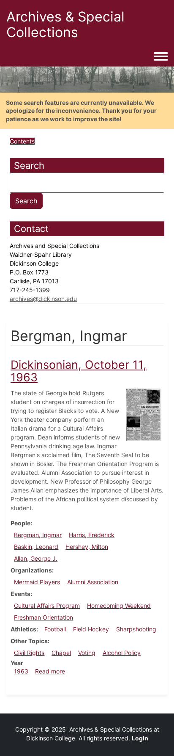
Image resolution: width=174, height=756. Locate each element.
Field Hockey (91, 629)
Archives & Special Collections (65, 24)
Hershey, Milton (86, 546)
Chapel (61, 652)
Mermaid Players (37, 582)
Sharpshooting (136, 629)
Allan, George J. (35, 558)
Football (55, 629)
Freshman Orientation (43, 617)
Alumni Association (92, 582)
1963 (21, 671)
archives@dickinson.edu (43, 298)
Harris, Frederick (91, 534)
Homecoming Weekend (119, 605)
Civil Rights (29, 652)
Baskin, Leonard (36, 546)
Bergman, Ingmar (38, 534)
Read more (50, 671)
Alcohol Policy (122, 652)
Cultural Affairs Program (47, 605)
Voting (86, 652)
